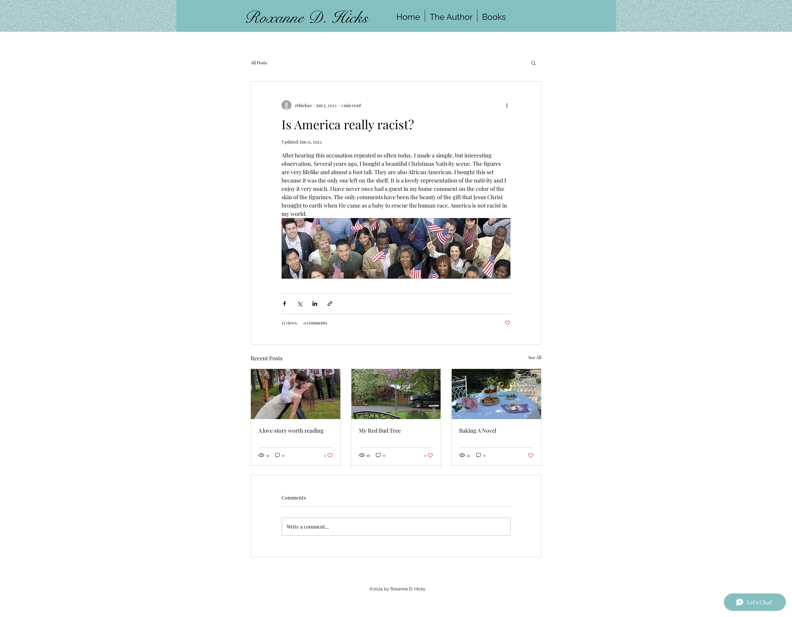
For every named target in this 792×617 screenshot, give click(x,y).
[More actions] (506, 105)
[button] (533, 62)
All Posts (259, 63)
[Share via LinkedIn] (315, 303)
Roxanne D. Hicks (306, 17)
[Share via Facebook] (284, 303)
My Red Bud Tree (380, 430)
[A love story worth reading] (295, 394)
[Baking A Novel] (496, 394)
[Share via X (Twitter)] (300, 303)
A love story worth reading (291, 430)
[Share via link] (330, 303)
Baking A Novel (477, 430)
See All (534, 357)
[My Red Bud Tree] (396, 394)
